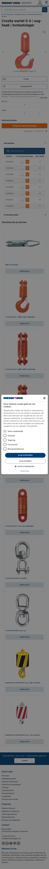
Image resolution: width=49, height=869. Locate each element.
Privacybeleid (32, 426)
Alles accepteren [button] (25, 455)
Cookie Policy (24, 471)
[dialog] (24, 434)
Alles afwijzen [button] (25, 461)
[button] (24, 466)
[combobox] (44, 398)
